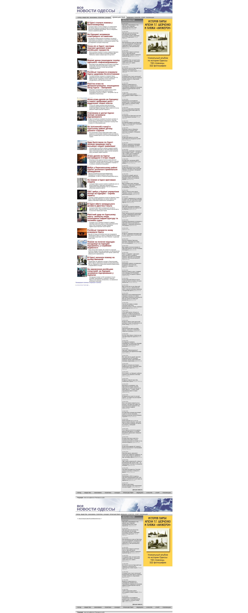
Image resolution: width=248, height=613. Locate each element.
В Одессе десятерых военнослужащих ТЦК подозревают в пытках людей (132, 486)
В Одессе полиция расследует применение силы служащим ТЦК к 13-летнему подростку (131, 366)
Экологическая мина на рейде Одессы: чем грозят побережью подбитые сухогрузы (131, 330)
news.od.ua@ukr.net (89, 497)
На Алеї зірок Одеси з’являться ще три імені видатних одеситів (131, 336)
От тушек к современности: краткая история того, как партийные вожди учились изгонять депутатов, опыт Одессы (132, 200)
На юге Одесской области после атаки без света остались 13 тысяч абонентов (131, 281)
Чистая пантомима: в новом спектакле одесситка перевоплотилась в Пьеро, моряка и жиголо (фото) (132, 306)
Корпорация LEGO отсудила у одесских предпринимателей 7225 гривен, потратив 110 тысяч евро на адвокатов (132, 478)
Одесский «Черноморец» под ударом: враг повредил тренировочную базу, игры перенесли (130, 27)
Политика (101, 17)
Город (79, 17)
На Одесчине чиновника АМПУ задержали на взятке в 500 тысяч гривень (131, 162)
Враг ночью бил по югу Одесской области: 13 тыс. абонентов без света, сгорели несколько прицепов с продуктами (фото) (132, 288)
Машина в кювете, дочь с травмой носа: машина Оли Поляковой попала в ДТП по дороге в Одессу (131, 273)
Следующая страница (95, 282)
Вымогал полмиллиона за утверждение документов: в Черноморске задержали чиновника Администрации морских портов (132, 86)
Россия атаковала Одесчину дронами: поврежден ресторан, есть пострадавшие (131, 242)
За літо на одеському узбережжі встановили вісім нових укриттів (131, 109)
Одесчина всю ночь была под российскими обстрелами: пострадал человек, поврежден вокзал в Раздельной (130, 35)
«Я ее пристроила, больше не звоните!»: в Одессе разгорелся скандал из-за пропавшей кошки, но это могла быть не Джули (132, 314)
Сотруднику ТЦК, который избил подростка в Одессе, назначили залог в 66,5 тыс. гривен (131, 61)
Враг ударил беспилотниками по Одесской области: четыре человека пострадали (132, 248)
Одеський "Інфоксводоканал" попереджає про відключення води (131, 350)
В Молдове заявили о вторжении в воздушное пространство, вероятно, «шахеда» (131, 265)
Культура (137, 17)
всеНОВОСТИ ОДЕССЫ (96, 9)
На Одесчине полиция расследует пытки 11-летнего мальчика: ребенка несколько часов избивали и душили (131, 414)
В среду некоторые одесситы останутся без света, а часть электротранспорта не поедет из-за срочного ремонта (132, 440)
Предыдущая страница (82, 282)
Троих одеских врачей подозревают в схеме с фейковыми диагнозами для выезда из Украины (132, 215)
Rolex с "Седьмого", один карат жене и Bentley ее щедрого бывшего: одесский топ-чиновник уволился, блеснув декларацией (131, 256)
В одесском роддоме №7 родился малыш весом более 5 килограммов (132, 447)
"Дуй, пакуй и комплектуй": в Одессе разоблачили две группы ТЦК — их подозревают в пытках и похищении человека (132, 463)
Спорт (143, 17)
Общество (85, 17)
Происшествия (118, 17)
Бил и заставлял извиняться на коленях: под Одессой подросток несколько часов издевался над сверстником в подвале (131, 405)
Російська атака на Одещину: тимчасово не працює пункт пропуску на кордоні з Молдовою (131, 131)
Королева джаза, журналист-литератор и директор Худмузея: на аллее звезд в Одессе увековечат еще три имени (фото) (132, 455)
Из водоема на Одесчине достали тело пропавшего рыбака (131, 116)
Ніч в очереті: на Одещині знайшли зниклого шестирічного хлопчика (132, 374)
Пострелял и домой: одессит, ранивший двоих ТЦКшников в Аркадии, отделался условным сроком (130, 177)
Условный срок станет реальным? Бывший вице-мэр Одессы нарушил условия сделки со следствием (132, 78)
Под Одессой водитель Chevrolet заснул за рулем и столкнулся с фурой (131, 471)
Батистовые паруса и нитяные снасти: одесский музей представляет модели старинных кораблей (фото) (131, 54)
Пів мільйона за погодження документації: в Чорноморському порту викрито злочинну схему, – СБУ (131, 103)
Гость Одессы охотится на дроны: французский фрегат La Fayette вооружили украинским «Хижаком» (131, 431)
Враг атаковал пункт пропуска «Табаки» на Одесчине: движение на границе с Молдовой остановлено (131, 185)
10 (87, 285)
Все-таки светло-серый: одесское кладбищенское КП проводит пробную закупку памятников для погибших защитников (131, 359)
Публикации (150, 17)
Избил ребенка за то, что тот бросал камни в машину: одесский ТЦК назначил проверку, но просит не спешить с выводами (131, 422)
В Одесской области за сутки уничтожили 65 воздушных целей (131, 138)
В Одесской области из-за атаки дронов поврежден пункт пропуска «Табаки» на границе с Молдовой (131, 169)
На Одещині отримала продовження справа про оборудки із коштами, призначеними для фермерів (132, 344)
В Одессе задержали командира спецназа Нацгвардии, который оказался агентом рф (131, 145)
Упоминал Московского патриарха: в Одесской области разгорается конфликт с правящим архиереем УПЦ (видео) (132, 223)
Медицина (130, 17)
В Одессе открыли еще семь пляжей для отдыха (130, 380)
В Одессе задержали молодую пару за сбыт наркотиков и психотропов (132, 234)
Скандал (108, 17)
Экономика (93, 17)
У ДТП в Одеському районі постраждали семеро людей (130, 94)
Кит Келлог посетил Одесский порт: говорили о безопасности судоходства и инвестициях (132, 70)
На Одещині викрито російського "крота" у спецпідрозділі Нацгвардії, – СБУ (132, 124)
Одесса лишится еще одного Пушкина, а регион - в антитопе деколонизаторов (131, 193)
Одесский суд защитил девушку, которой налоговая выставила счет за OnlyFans (132, 208)
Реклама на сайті (100, 497)
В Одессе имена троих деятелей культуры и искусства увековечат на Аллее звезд (132, 323)
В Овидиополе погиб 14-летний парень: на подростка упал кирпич (131, 397)
